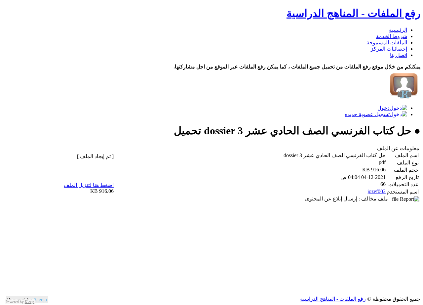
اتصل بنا (398, 55)
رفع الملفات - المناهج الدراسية (353, 13)
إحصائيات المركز (389, 49)
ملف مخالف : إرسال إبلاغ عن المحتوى (348, 198)
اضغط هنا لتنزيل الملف (89, 185)
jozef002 (376, 191)
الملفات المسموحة (386, 42)
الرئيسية (398, 30)
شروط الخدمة (391, 36)
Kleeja (40, 299)
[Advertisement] (222, 249)
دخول (383, 108)
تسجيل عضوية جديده (367, 114)
